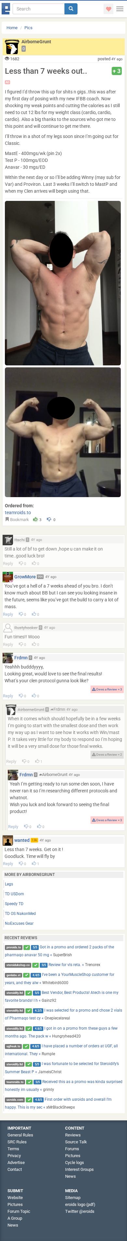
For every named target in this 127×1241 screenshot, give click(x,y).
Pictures (72, 1155)
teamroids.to (18, 512)
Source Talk (76, 1141)
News (70, 1176)
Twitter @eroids (79, 1211)
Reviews (73, 1135)
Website (15, 1197)
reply (8, 563)
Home (12, 27)
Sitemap (72, 1197)
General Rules (20, 1135)
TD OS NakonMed (20, 913)
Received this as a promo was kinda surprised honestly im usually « (64, 1085)
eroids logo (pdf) (80, 1204)
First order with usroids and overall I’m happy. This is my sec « (58, 1103)
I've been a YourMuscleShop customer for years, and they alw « (60, 978)
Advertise (16, 1162)
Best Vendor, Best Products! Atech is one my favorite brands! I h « (62, 996)
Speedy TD (14, 904)
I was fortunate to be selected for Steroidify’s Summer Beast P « (62, 1067)
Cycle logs (74, 1162)
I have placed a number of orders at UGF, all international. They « (61, 1050)
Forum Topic (18, 1211)
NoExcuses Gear (19, 923)
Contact (14, 1169)
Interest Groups (79, 1169)
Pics (28, 27)
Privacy (14, 1155)
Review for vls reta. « (53, 964)
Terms (13, 1148)
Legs (9, 884)
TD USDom (14, 894)
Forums (72, 1148)
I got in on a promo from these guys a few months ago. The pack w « (61, 1032)
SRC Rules (17, 1141)
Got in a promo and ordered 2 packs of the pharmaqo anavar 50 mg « (59, 951)
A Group (14, 1218)
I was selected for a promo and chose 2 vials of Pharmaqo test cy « (63, 1014)
